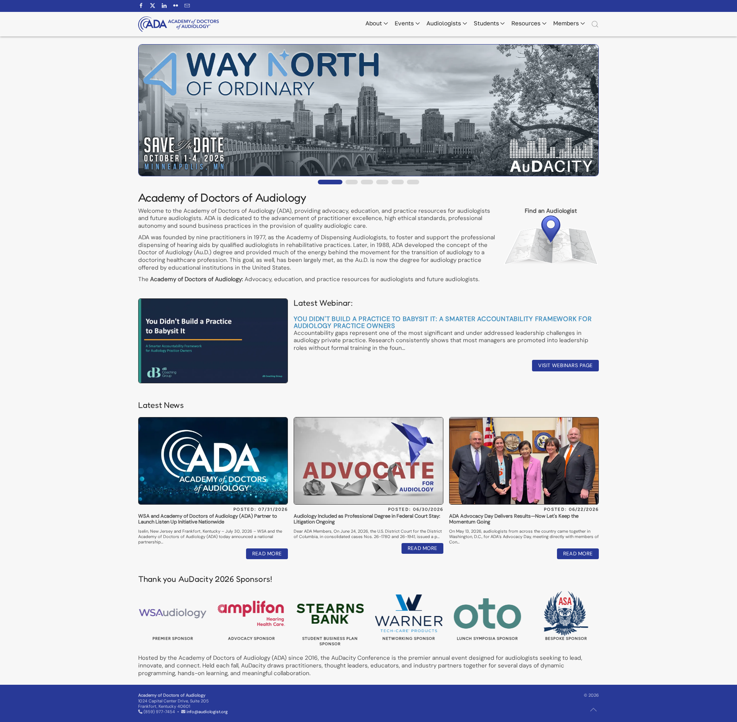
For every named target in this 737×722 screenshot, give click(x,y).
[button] (595, 24)
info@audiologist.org (207, 711)
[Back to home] (178, 24)
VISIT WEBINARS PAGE (565, 365)
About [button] (373, 23)
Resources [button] (525, 23)
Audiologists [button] (443, 23)
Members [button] (566, 23)
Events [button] (404, 23)
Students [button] (486, 23)
